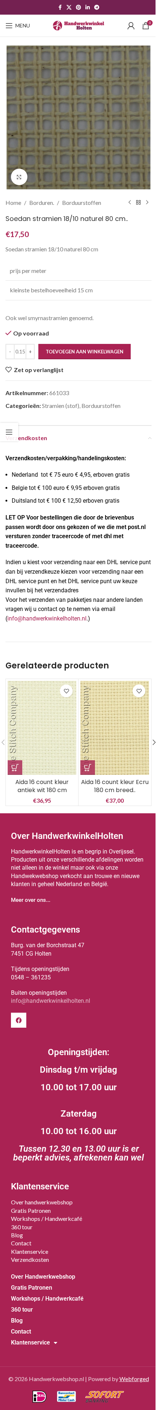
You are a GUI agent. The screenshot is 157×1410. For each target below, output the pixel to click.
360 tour (21, 1226)
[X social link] (69, 7)
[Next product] (147, 202)
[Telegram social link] (97, 7)
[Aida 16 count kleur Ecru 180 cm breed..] (114, 728)
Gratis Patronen (31, 1210)
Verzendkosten (30, 1259)
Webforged (134, 1378)
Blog (17, 1234)
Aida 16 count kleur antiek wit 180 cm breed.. (42, 790)
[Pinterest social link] (78, 7)
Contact (21, 1243)
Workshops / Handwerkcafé (46, 1218)
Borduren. (41, 202)
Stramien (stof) (60, 405)
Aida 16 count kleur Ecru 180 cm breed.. (115, 786)
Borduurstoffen (81, 202)
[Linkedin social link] (87, 7)
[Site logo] (78, 24)
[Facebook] (18, 1020)
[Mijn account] (131, 25)
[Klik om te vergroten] (19, 177)
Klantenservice (29, 1251)
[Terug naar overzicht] (138, 202)
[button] (15, 767)
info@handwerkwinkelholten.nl (47, 618)
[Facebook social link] (59, 7)
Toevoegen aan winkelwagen (84, 352)
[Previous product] (129, 202)
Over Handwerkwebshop (43, 1276)
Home (13, 202)
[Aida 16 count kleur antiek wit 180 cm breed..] (42, 728)
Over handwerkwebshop (42, 1202)
